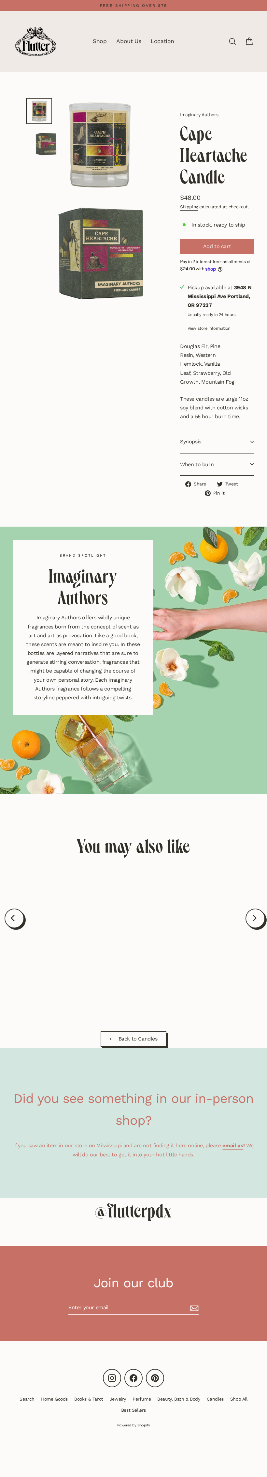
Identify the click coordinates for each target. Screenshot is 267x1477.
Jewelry (118, 1399)
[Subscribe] (193, 1307)
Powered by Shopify (133, 1425)
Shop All (238, 1399)
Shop (99, 41)
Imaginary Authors (199, 114)
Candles (215, 1399)
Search (27, 1399)
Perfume (142, 1399)
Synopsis (190, 441)
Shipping (189, 206)
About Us (128, 41)
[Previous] (14, 918)
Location (162, 41)
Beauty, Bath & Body (178, 1399)
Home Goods (54, 1399)
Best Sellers (133, 1410)
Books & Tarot (88, 1399)
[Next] (255, 918)
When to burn (197, 464)
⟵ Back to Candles (133, 1039)
